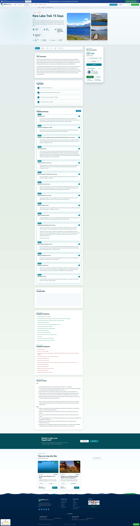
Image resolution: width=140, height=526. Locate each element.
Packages (43, 7)
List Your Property (113, 4)
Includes (55, 48)
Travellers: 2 (94, 61)
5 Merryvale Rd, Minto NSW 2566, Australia (47, 519)
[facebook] (39, 509)
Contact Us (41, 4)
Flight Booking (63, 507)
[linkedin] (46, 509)
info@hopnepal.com (91, 518)
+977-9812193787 (95, 73)
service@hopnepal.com (58, 518)
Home (39, 7)
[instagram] (41, 509)
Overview (37, 48)
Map (51, 48)
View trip (54, 487)
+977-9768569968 (95, 72)
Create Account (135, 4)
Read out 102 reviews (5, 524)
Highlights (42, 48)
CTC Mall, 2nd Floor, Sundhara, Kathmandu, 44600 (80, 519)
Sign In (128, 4)
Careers (70, 524)
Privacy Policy (75, 508)
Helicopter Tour (63, 502)
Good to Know (60, 48)
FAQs (74, 505)
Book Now (94, 64)
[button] (15, 5)
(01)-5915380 (75, 518)
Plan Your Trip (93, 506)
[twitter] (44, 509)
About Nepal (28, 1)
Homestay (62, 505)
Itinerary (47, 48)
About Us (36, 4)
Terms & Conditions (76, 507)
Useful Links (65, 524)
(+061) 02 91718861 (44, 518)
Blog (45, 4)
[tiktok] (48, 509)
